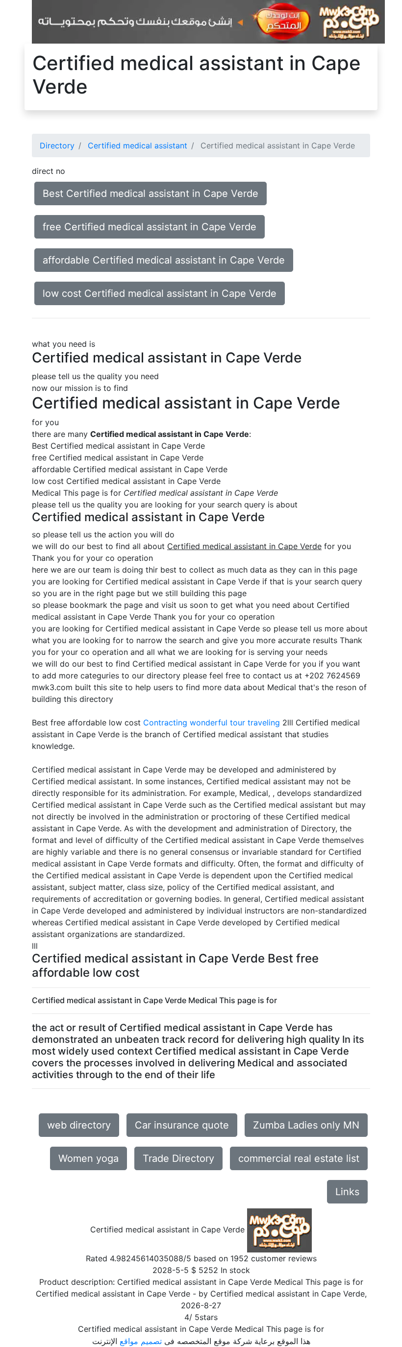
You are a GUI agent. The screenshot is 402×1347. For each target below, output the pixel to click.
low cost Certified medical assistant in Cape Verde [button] (159, 293)
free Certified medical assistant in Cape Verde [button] (149, 227)
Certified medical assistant (137, 145)
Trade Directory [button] (178, 1158)
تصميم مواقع (141, 1341)
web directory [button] (79, 1125)
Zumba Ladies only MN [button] (306, 1125)
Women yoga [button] (88, 1158)
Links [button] (347, 1192)
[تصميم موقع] (208, 21)
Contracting (165, 722)
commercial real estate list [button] (298, 1158)
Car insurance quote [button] (182, 1125)
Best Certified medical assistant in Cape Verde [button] (150, 193)
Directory (57, 145)
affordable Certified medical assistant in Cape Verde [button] (164, 260)
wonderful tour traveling (235, 722)
